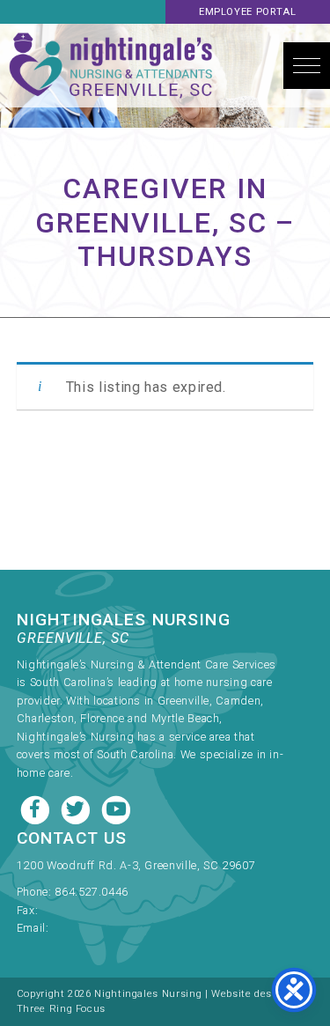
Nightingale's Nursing (111, 66)
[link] (150, 887)
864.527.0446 (91, 891)
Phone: (36, 891)
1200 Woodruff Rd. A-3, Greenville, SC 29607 (136, 865)
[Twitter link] (77, 808)
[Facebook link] (37, 808)
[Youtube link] (116, 808)
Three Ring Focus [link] (61, 1009)
